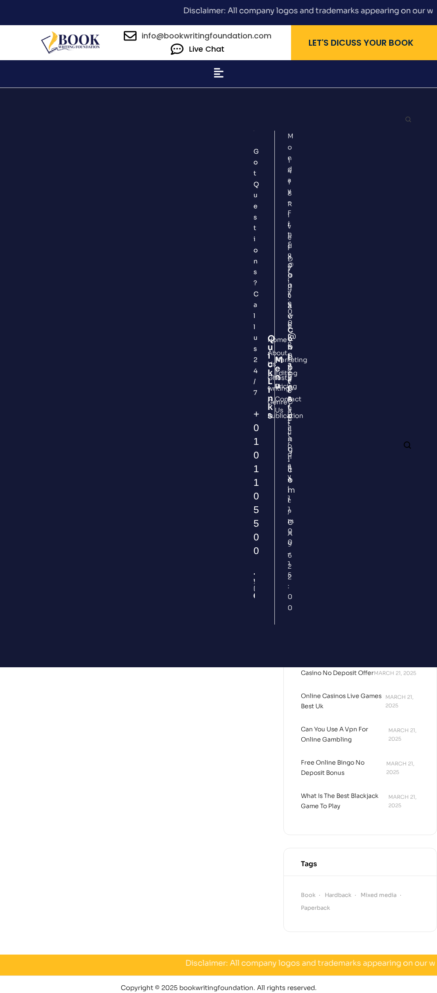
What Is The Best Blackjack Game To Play (340, 801)
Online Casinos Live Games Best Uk (341, 701)
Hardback (338, 895)
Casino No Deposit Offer (337, 673)
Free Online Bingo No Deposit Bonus (332, 768)
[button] (218, 73)
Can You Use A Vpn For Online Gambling (334, 734)
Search (408, 119)
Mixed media (378, 895)
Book (308, 895)
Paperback (315, 907)
